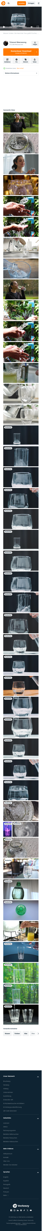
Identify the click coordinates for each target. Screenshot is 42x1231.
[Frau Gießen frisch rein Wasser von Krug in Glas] (20, 247)
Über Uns (6, 1176)
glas (25, 1048)
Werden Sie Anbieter (10, 1180)
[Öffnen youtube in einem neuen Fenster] (30, 1225)
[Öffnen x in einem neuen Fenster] (27, 1225)
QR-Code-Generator (10, 1126)
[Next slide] (34, 1048)
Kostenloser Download (21, 52)
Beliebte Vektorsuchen (11, 1149)
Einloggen (31, 3)
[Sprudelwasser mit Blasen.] (20, 904)
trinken (17, 1048)
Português (6, 1199)
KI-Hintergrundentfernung (12, 1122)
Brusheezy (6, 1096)
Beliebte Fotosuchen (10, 1153)
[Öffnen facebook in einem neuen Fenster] (10, 1225)
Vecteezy (6, 1100)
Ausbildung (7, 1111)
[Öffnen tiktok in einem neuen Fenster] (23, 1225)
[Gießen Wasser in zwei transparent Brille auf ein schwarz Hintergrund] (20, 1029)
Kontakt (5, 1172)
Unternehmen (8, 1107)
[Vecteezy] (3, 3)
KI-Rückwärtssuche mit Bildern (13, 1118)
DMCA (5, 1141)
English (5, 1192)
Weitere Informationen (12, 72)
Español (6, 1195)
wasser (7, 1048)
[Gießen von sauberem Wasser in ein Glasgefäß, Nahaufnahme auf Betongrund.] (20, 862)
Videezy (5, 1103)
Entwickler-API (8, 1115)
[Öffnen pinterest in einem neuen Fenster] (20, 1225)
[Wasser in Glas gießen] (20, 946)
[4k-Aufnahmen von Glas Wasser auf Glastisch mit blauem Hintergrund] (20, 967)
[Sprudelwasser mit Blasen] (20, 925)
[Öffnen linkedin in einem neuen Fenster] (17, 1225)
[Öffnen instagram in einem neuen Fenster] (14, 1225)
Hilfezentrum (7, 1169)
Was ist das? (20, 68)
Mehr (5, 1210)
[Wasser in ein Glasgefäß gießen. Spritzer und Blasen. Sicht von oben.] (20, 810)
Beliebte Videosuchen (10, 1156)
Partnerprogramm (9, 1145)
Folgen (35, 44)
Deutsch (6, 1203)
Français (6, 1207)
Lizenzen (6, 1138)
